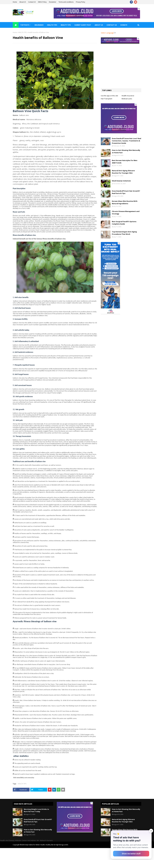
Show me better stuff (131, 853)
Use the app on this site (109, 96)
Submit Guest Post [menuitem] (82, 25)
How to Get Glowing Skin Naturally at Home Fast (126, 151)
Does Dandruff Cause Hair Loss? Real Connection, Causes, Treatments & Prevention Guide (126, 140)
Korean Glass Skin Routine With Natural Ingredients (124, 202)
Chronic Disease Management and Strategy (125, 212)
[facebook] (131, 2)
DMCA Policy (42, 2)
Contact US (32, 2)
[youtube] (135, 2)
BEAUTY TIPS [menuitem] (66, 25)
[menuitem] (16, 25)
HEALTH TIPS (22, 32)
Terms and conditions (66, 2)
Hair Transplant (106, 99)
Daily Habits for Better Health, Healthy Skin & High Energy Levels (46, 845)
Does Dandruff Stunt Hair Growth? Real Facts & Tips (126, 192)
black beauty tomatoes (121, 181)
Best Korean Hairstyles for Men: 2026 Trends (125, 161)
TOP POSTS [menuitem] (24, 25)
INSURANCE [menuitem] (39, 25)
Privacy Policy (80, 2)
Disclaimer (52, 2)
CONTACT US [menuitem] (112, 25)
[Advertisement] (121, 68)
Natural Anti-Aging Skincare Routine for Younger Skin (123, 171)
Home (15, 2)
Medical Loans (127, 99)
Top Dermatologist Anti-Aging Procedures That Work (124, 233)
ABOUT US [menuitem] (99, 25)
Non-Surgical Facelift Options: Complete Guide (124, 222)
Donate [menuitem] (123, 25)
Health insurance (128, 96)
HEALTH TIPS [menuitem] (52, 25)
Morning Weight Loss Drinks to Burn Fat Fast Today (36, 810)
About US (22, 2)
